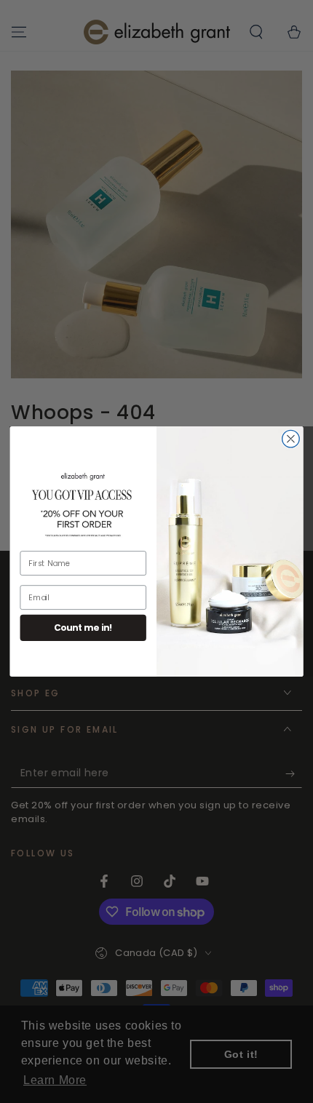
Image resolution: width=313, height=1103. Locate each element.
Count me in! (83, 627)
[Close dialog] (291, 438)
